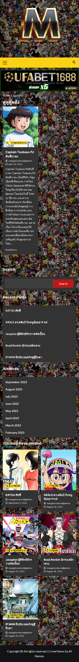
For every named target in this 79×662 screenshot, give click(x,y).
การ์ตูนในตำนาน (18, 142)
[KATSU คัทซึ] (20, 470)
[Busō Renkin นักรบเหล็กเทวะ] (58, 534)
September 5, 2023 (17, 503)
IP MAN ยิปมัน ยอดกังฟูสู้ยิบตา (24, 357)
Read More (11, 249)
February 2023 (15, 432)
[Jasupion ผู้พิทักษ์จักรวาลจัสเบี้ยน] (20, 534)
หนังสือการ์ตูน (16, 615)
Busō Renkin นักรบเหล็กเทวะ (23, 345)
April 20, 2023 (15, 164)
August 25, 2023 (16, 571)
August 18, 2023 (54, 571)
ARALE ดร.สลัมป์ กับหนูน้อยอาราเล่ (26, 322)
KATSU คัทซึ (13, 310)
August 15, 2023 (16, 636)
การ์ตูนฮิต (15, 485)
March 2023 (13, 425)
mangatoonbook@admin (20, 161)
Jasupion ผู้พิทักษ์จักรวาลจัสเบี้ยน (25, 333)
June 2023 (12, 403)
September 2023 (16, 382)
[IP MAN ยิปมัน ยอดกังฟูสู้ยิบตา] (20, 599)
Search (9, 269)
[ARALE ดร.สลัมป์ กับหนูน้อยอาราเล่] (58, 470)
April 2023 (12, 418)
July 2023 (12, 396)
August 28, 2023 (55, 507)
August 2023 (14, 389)
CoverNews (56, 651)
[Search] (74, 62)
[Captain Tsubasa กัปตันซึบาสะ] (20, 127)
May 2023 (12, 411)
